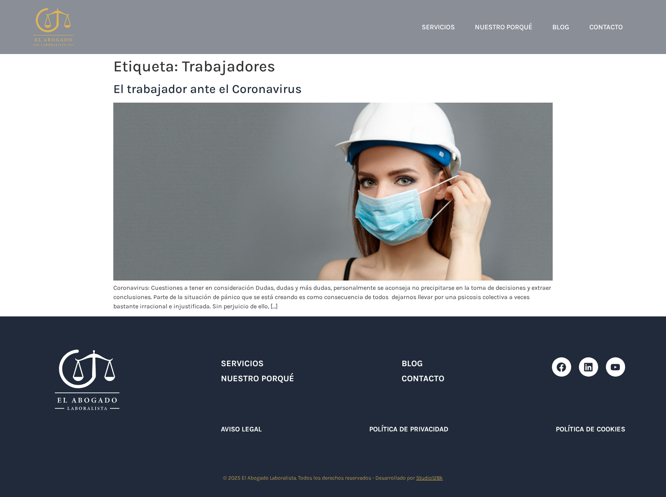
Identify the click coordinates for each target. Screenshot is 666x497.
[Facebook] (561, 367)
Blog (560, 27)
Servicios (438, 27)
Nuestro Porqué (503, 27)
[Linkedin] (588, 367)
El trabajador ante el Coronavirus (207, 89)
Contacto (606, 27)
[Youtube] (615, 367)
